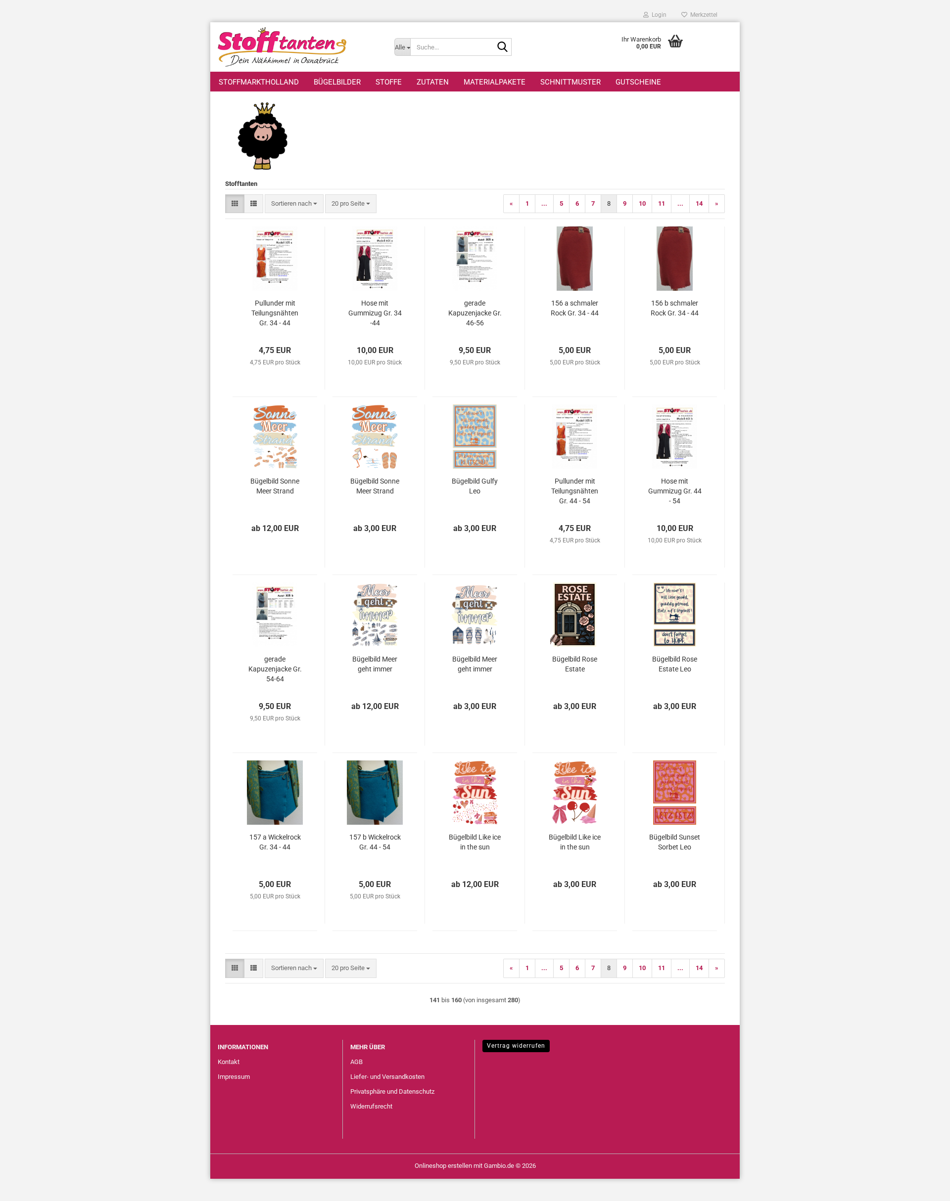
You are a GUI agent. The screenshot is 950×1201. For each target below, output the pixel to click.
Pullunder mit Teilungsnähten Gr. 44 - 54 (574, 491)
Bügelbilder (337, 82)
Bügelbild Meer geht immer (374, 664)
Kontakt (228, 1062)
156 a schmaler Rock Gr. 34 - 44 (575, 308)
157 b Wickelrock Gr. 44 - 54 (375, 842)
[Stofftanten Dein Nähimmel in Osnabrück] (299, 47)
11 (661, 203)
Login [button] (657, 14)
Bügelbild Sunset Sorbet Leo (674, 842)
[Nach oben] (923, 1186)
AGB (356, 1062)
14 (699, 203)
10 (642, 203)
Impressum (234, 1076)
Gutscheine (638, 82)
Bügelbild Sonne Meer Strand (274, 486)
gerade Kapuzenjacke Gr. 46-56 (475, 313)
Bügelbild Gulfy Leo (475, 486)
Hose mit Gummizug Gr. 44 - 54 (675, 491)
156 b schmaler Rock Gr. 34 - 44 (675, 308)
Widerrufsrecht (371, 1106)
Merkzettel (702, 14)
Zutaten (433, 82)
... (544, 203)
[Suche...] (502, 47)
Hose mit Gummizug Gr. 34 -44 (375, 313)
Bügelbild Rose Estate (574, 664)
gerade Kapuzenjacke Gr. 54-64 (275, 669)
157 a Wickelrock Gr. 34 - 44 (275, 842)
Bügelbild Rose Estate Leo (674, 664)
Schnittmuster (570, 82)
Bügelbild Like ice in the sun (475, 842)
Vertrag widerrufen (516, 1045)
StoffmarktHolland (259, 82)
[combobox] (294, 204)
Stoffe (389, 82)
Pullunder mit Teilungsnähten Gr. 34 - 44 (274, 313)
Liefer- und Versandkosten (387, 1076)
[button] (234, 204)
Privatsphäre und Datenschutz (392, 1091)
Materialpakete (494, 82)
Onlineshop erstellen (443, 1165)
